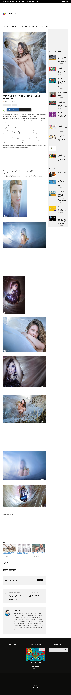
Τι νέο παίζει (45, 26)
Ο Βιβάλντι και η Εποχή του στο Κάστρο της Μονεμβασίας (62, 58)
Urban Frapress (15, 26)
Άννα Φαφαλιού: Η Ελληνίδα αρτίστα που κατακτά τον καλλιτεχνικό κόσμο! (23, 554)
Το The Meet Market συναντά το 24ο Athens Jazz (62, 138)
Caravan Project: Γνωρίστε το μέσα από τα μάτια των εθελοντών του (9, 554)
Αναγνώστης (7, 101)
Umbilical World (61, 147)
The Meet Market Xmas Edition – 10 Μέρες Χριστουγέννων (63, 104)
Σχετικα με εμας (20, 1)
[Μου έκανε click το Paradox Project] (38, 548)
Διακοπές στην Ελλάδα (32, 1)
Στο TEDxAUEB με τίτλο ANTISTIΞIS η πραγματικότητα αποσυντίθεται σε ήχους (63, 220)
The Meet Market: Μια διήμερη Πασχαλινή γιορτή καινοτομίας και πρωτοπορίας (62, 196)
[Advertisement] (43, 14)
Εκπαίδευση (6, 26)
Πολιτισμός (24, 26)
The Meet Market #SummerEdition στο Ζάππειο (63, 127)
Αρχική (4, 29)
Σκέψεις (37, 26)
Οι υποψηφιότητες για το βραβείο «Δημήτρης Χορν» (32, 595)
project (5, 570)
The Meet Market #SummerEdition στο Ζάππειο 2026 (63, 70)
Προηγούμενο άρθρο (14, 592)
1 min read (14, 104)
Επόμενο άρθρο (35, 592)
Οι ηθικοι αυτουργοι (8, 1)
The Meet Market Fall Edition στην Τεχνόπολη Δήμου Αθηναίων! (62, 116)
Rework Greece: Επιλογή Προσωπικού (62, 208)
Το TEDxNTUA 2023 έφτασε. (62, 173)
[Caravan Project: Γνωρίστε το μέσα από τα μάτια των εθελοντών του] (9, 548)
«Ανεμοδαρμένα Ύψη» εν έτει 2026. (63, 94)
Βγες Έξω (31, 26)
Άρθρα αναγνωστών (7, 104)
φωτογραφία (12, 570)
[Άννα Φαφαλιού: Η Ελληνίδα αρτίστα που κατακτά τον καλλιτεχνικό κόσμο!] (24, 548)
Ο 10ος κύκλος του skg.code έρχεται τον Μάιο (62, 183)
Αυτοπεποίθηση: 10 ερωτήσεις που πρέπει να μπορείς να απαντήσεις (15, 596)
